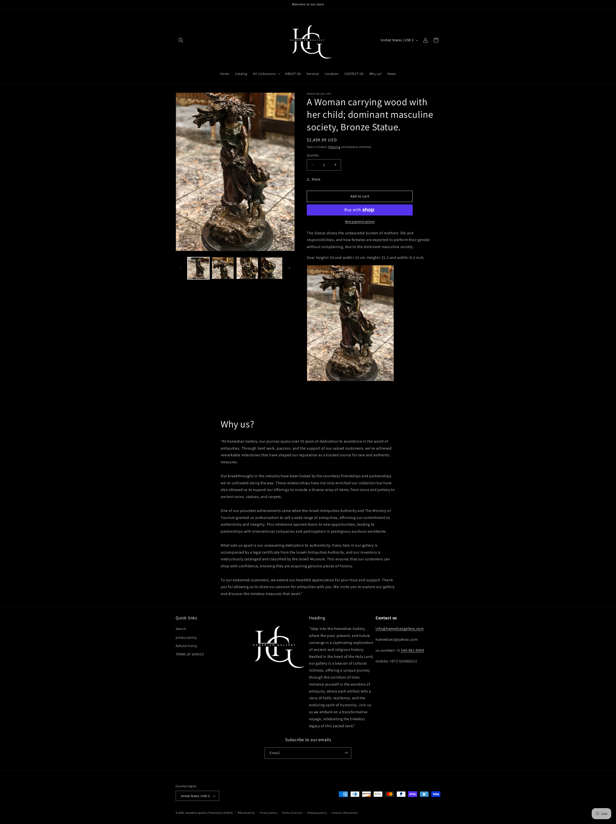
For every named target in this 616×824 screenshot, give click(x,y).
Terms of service (292, 812)
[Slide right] (289, 268)
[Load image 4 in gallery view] (271, 268)
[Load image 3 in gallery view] (247, 268)
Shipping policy (317, 812)
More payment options (360, 221)
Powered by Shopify (220, 813)
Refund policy (246, 812)
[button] (181, 40)
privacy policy (186, 637)
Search (181, 629)
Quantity (313, 155)
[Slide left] (181, 268)
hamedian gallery (197, 813)
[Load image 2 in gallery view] (223, 268)
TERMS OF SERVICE (190, 654)
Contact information (345, 812)
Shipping (334, 147)
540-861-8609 (412, 650)
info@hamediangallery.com (400, 628)
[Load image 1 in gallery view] (198, 268)
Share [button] (316, 179)
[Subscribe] (345, 753)
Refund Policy (186, 646)
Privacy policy (268, 812)
